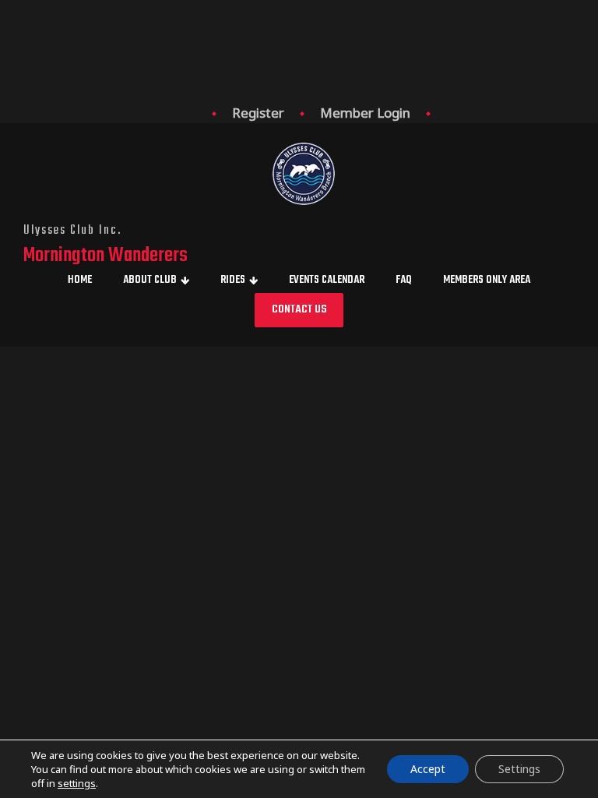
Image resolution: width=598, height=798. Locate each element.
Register (258, 113)
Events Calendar (326, 280)
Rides (232, 280)
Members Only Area (486, 280)
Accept (427, 768)
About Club (150, 280)
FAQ (404, 280)
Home (80, 280)
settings (77, 783)
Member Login (365, 113)
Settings (519, 768)
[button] (299, 310)
